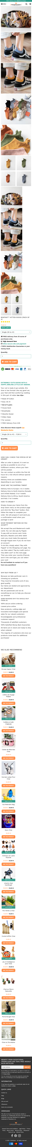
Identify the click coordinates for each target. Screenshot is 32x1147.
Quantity (4, 352)
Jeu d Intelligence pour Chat (8, 962)
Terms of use (11, 1132)
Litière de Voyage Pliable (8, 695)
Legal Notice (22, 1128)
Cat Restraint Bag (8, 804)
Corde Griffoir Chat (8, 936)
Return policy (10, 1130)
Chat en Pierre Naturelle (8, 990)
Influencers (4, 1104)
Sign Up (27, 1067)
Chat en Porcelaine (8, 1042)
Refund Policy (18, 1130)
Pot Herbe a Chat (8, 910)
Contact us (4, 1092)
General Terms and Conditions (10, 1128)
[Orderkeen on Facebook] (12, 1136)
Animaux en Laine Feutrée (8, 856)
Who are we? (4, 1101)
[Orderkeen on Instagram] (19, 1136)
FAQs (2, 1095)
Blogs (2, 1098)
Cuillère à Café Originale (8, 723)
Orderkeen (13, 1140)
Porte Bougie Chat (8, 1017)
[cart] (30, 4)
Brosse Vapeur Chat (8, 669)
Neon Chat (8, 830)
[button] (5, 322)
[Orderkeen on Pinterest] (16, 1136)
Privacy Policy (6, 1073)
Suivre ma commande (7, 1107)
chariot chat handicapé (8, 884)
